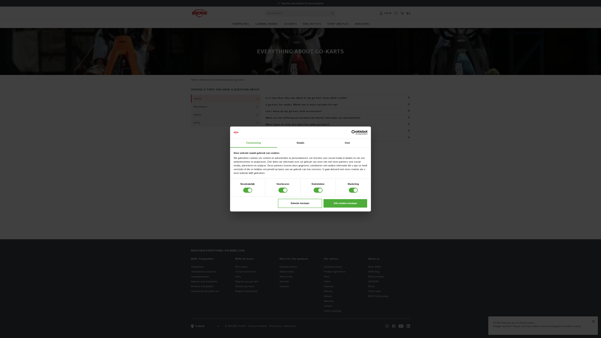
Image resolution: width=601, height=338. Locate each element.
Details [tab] (300, 142)
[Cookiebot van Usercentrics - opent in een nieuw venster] (353, 132)
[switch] (282, 190)
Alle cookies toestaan (345, 203)
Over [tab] (347, 142)
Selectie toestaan (300, 203)
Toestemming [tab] (253, 142)
